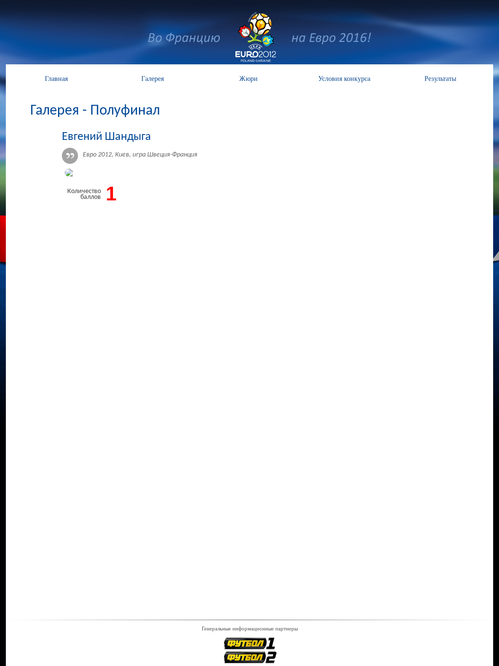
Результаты (440, 78)
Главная (56, 78)
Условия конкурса (344, 78)
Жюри (248, 78)
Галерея (152, 78)
